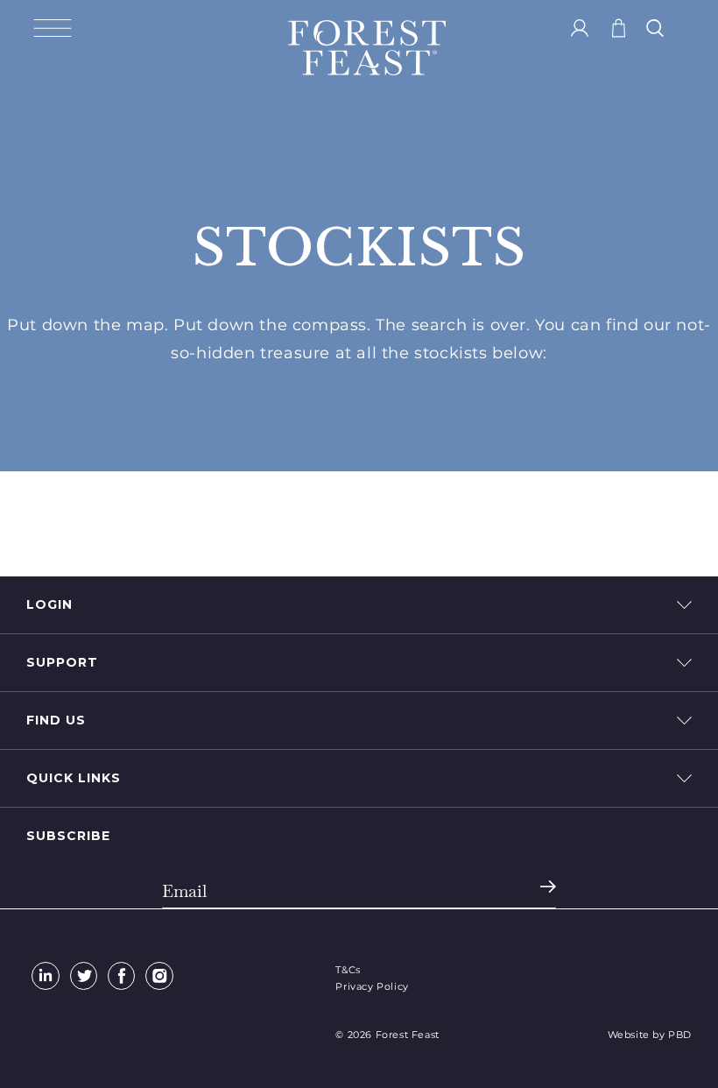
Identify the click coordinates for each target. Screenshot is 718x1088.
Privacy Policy (371, 986)
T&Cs (347, 970)
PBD (680, 1034)
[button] (52, 28)
